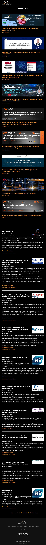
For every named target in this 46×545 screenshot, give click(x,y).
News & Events (31, 526)
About (8, 526)
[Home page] (7, 3)
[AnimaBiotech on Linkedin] (24, 529)
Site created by (23, 543)
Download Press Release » (8, 250)
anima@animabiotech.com (24, 535)
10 (30, 512)
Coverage (25, 526)
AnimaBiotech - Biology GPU (23, 522)
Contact (37, 526)
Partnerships (19, 526)
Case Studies (13, 526)
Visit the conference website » (9, 253)
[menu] (42, 3)
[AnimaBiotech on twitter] (21, 529)
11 (32, 512)
